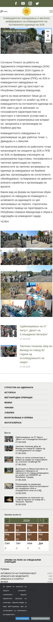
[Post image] (9, 331)
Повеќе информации (40, 618)
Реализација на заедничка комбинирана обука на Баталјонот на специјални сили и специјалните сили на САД (32, 487)
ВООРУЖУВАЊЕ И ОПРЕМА (18, 418)
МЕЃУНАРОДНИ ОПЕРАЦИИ (18, 397)
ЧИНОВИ (8, 408)
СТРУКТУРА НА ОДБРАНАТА (18, 387)
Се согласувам (22, 618)
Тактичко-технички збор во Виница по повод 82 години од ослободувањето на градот (36, 354)
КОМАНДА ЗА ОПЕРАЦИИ (14, 31)
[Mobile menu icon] (51, 11)
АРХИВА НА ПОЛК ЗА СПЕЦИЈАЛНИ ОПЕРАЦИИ (22, 561)
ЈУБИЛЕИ (9, 413)
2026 (26, 520)
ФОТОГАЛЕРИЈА (12, 423)
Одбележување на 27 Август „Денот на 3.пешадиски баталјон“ (34, 330)
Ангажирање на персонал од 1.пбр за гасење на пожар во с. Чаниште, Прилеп (30, 499)
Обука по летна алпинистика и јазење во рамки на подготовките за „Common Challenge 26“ (31, 460)
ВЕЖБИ (8, 403)
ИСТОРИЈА (10, 392)
